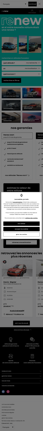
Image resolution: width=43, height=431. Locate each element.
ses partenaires (17, 202)
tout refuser (21, 223)
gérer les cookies (21, 234)
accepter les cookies (21, 229)
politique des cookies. (31, 218)
